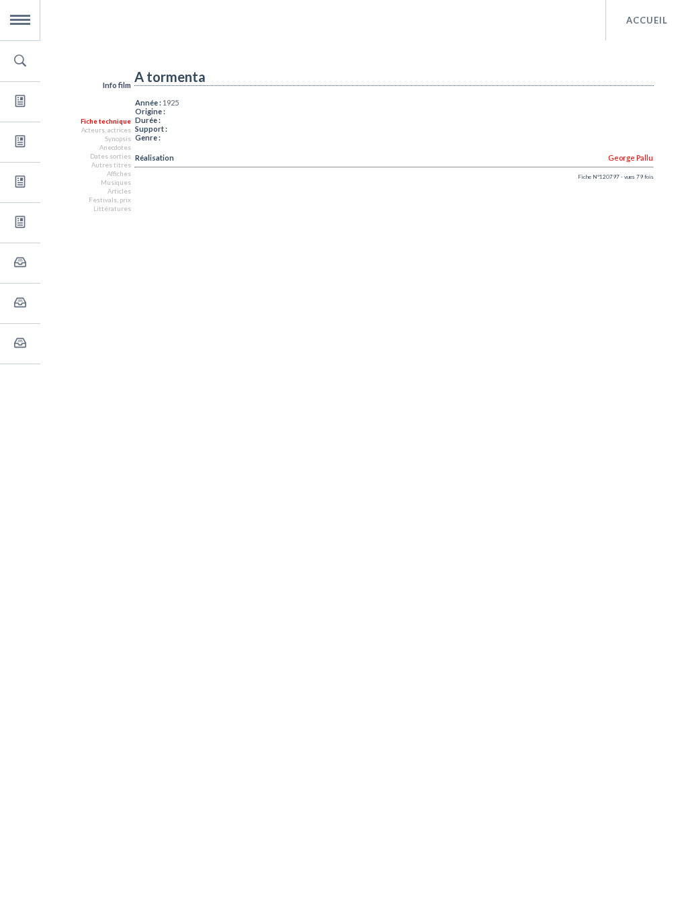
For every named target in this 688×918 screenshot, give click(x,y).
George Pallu (630, 157)
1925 (171, 102)
